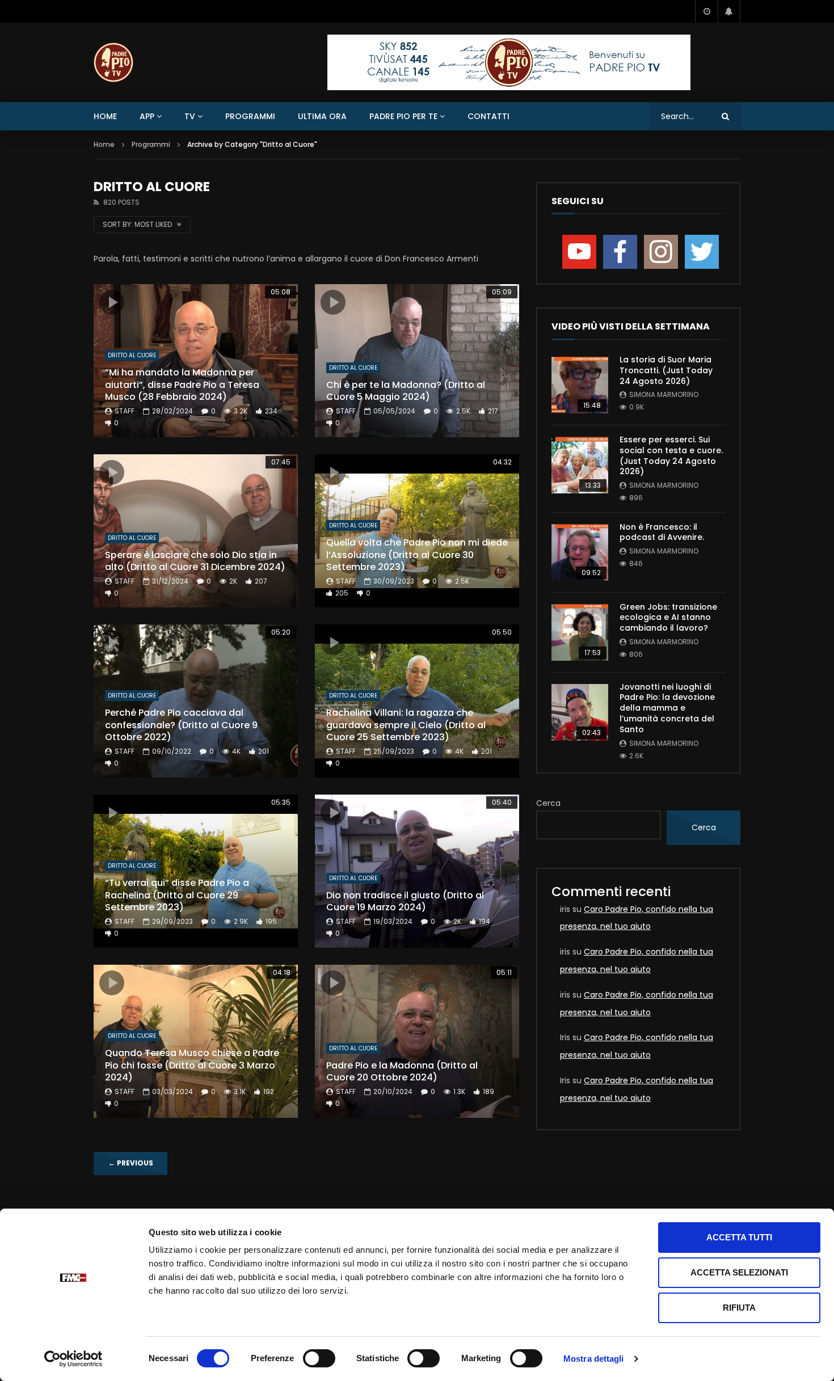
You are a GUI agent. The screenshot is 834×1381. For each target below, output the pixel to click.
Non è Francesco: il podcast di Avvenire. (662, 532)
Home (105, 116)
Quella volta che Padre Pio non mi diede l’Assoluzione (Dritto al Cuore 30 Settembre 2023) (417, 554)
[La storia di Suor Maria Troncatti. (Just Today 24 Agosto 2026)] (579, 385)
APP (147, 116)
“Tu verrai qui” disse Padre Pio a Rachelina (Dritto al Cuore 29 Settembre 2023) (177, 895)
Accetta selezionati (739, 1272)
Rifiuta (739, 1307)
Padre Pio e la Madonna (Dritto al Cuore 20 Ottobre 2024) (402, 1071)
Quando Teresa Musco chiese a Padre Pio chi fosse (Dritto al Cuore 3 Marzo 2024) (192, 1065)
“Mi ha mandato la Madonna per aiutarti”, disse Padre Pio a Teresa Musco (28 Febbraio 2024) (182, 384)
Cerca (548, 803)
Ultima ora (322, 116)
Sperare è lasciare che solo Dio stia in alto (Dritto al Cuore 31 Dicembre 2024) (195, 561)
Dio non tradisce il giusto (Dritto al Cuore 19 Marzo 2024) (405, 901)
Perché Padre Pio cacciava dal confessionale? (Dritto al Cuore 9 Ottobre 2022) (181, 725)
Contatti (488, 116)
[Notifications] (729, 11)
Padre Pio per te (403, 116)
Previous (130, 1163)
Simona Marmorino (663, 394)
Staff (124, 411)
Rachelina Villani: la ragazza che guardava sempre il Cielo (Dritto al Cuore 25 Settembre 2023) (406, 725)
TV (189, 116)
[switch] (319, 1358)
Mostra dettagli (593, 1358)
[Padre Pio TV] (113, 62)
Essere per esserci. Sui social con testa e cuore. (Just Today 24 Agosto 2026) (671, 456)
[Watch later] (706, 11)
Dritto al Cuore (132, 355)
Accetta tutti (739, 1237)
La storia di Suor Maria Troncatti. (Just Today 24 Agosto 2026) (666, 370)
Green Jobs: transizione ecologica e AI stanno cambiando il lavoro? (668, 617)
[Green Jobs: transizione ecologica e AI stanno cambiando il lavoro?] (579, 632)
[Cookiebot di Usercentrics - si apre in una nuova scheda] (73, 1358)
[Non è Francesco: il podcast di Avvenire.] (579, 552)
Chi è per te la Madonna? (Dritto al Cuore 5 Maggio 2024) (405, 391)
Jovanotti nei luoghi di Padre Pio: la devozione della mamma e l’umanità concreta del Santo (667, 708)
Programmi (250, 116)
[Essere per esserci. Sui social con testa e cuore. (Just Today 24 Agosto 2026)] (579, 465)
